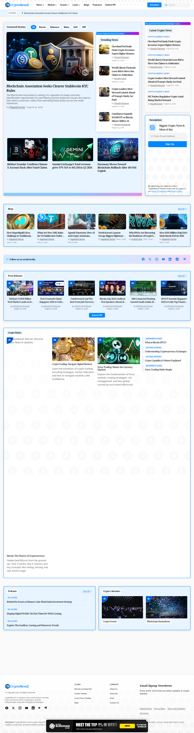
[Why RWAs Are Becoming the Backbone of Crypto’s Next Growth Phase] (143, 221)
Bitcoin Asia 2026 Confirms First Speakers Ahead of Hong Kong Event (112, 302)
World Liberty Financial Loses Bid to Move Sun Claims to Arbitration (123, 71)
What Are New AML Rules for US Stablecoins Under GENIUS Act (50, 234)
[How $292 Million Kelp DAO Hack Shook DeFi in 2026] (173, 221)
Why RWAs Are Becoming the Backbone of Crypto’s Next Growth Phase (142, 234)
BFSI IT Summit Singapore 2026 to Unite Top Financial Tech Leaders (174, 302)
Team (112, 698)
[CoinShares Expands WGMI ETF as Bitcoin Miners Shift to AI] (104, 116)
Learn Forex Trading (83, 698)
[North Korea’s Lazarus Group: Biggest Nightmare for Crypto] (112, 221)
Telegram (184, 259)
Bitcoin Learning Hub (83, 689)
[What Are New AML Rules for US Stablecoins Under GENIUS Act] (51, 221)
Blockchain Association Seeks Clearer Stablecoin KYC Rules (51, 13)
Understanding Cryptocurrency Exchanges (165, 351)
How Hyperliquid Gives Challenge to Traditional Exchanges (18, 234)
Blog (76, 703)
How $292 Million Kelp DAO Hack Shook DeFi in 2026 (173, 234)
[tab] (33, 27)
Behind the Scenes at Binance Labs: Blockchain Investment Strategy (39, 601)
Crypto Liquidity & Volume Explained (163, 360)
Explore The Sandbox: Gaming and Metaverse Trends (33, 625)
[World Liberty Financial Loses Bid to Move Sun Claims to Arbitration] (104, 70)
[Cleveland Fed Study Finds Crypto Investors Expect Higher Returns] (104, 49)
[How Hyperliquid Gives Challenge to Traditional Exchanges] (20, 221)
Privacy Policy (176, 191)
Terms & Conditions (159, 191)
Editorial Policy (146, 709)
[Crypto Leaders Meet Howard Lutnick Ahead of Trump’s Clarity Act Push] (104, 92)
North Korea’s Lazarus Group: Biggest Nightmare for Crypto (111, 234)
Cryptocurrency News (158, 37)
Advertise (154, 5)
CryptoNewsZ (17, 4)
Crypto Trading (81, 694)
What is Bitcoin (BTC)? (155, 342)
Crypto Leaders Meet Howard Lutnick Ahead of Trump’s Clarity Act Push (123, 94)
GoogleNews (177, 259)
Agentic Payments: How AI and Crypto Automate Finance (81, 234)
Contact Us (114, 703)
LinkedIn (170, 259)
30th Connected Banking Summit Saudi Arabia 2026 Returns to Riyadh (143, 302)
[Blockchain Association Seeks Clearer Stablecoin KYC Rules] (49, 56)
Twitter (150, 259)
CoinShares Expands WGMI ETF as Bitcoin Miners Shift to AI (122, 117)
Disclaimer (144, 713)
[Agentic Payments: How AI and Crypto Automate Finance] (82, 221)
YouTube (163, 259)
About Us (113, 689)
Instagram (156, 259)
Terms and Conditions (176, 709)
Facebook (143, 259)
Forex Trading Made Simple (158, 369)
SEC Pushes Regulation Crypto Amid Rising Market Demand (165, 98)
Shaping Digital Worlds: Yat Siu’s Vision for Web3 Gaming (34, 613)
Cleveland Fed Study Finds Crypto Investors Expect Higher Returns (123, 50)
